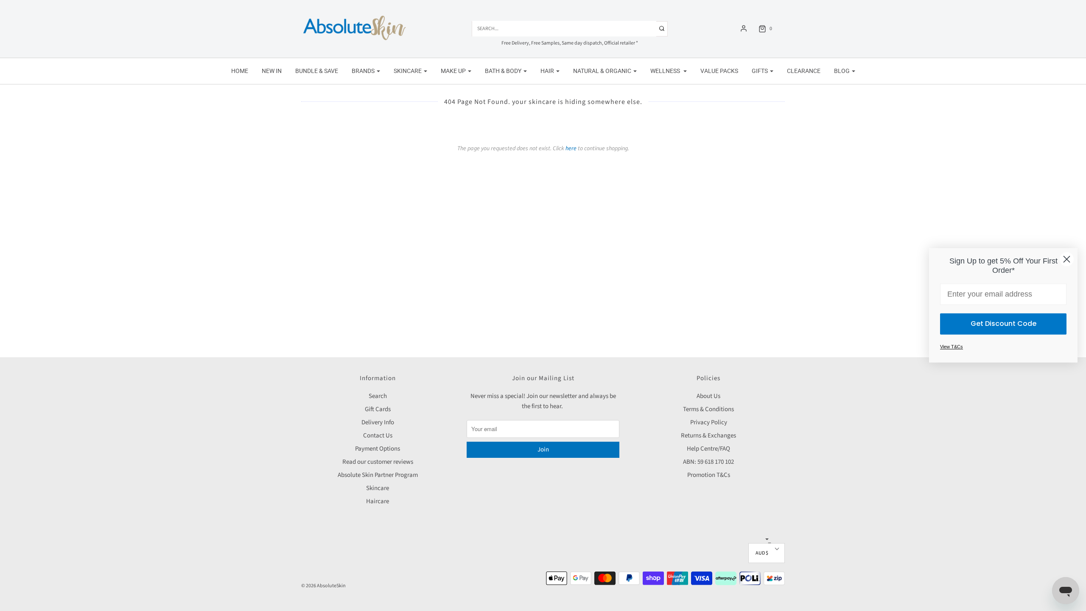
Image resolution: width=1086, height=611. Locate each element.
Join (543, 449)
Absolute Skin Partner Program (378, 475)
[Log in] (744, 28)
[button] (766, 553)
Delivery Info (377, 422)
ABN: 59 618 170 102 (708, 461)
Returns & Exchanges (708, 435)
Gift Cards (378, 409)
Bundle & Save (316, 70)
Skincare (377, 488)
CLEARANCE (803, 70)
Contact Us (377, 435)
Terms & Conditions (708, 409)
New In (272, 70)
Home (239, 70)
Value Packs (719, 70)
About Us (708, 396)
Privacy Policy (708, 422)
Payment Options (377, 448)
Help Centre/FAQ (708, 448)
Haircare (377, 501)
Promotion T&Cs (708, 475)
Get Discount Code (1003, 324)
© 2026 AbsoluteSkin (323, 585)
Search (378, 396)
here (571, 148)
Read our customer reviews (377, 461)
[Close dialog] (1066, 259)
